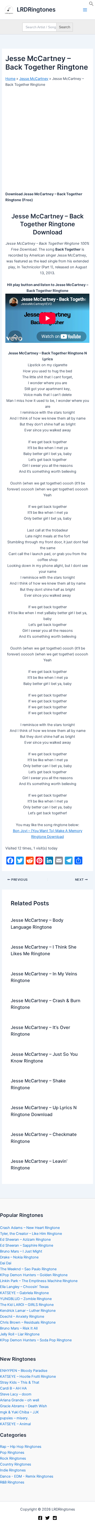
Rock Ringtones (13, 1458)
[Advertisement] (47, 141)
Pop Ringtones (12, 1452)
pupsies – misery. (14, 1418)
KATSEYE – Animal (15, 1424)
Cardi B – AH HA (13, 1388)
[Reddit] (55, 1518)
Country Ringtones (15, 1464)
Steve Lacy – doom (15, 1394)
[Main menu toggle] (85, 10)
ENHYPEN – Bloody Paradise (23, 1370)
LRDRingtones (36, 9)
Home (10, 78)
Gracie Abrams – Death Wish (23, 1406)
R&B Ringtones (12, 1482)
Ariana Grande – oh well (19, 1400)
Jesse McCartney (33, 78)
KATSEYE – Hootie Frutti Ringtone (28, 1376)
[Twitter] (47, 1518)
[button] (91, 5)
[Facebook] (40, 1518)
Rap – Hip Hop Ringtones (20, 1446)
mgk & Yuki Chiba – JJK (19, 1412)
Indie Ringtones (13, 1470)
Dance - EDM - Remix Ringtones (26, 1476)
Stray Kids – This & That (19, 1382)
